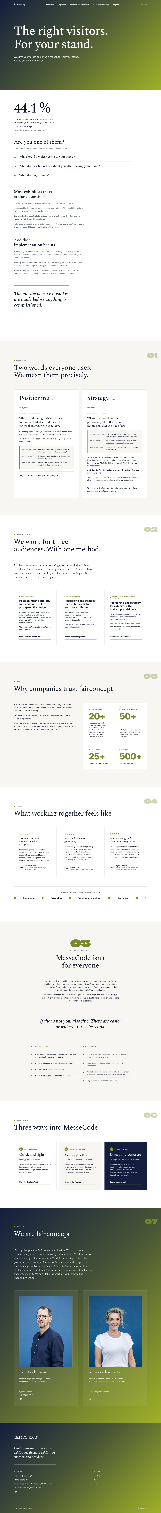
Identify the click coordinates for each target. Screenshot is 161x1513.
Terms (96, 1484)
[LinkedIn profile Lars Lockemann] (20, 1398)
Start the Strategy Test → (29, 1182)
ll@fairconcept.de (25, 1392)
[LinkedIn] (16, 1492)
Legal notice (98, 1476)
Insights (115, 5)
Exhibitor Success (102, 5)
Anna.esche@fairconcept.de (98, 1392)
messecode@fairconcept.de (24, 1476)
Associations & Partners (79, 5)
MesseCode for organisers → (76, 637)
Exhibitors (50, 5)
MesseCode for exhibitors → (30, 637)
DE (142, 4)
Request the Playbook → (74, 1182)
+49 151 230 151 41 (26, 1395)
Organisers (62, 5)
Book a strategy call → (119, 1182)
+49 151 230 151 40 (95, 1395)
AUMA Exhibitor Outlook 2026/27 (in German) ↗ (30, 130)
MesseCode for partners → (120, 637)
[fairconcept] (20, 4)
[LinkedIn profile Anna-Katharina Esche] (90, 1398)
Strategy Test (142, 1508)
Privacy (96, 1480)
